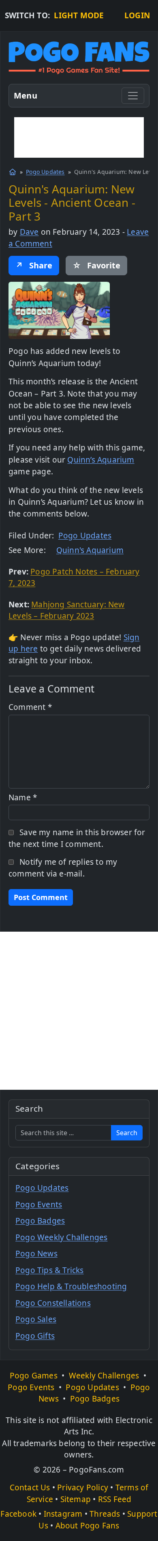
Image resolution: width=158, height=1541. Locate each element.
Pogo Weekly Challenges (61, 1237)
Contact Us (30, 1487)
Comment (30, 707)
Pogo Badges (40, 1220)
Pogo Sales (35, 1319)
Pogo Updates (45, 172)
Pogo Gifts (35, 1336)
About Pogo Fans (88, 1525)
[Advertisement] (79, 137)
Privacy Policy (82, 1487)
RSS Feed (115, 1499)
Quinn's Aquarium (90, 550)
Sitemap (75, 1499)
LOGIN (137, 15)
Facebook (18, 1514)
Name (23, 797)
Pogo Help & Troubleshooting (71, 1286)
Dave (29, 232)
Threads (105, 1514)
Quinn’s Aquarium (100, 459)
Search (126, 1132)
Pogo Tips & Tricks (49, 1270)
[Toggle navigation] (133, 96)
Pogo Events (38, 1204)
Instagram (63, 1514)
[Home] (13, 172)
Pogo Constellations (53, 1303)
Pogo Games (34, 1375)
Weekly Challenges (104, 1375)
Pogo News (36, 1253)
